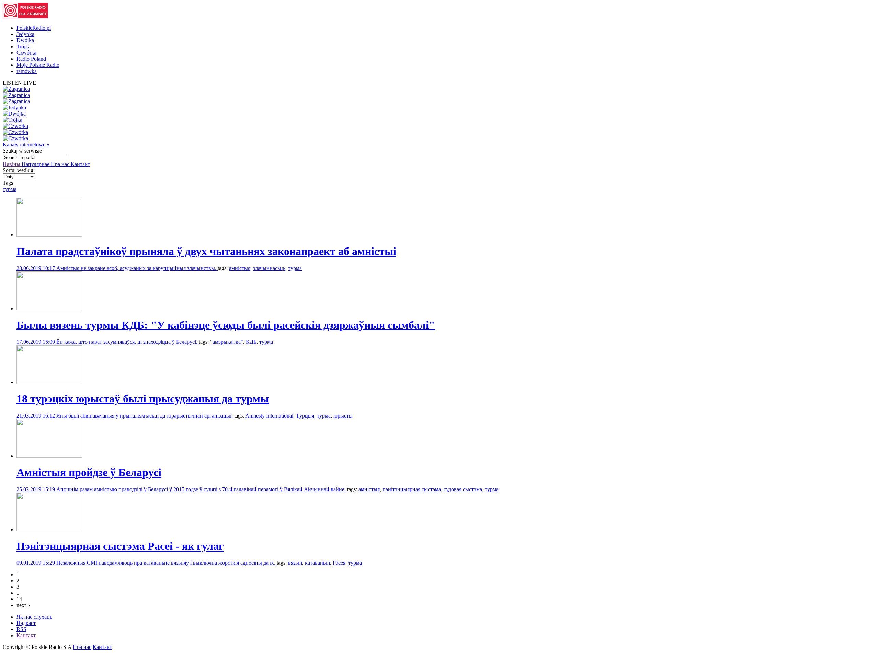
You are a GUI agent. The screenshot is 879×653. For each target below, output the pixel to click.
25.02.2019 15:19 (36, 489)
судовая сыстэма (463, 489)
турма (9, 189)
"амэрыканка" (226, 342)
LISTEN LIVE (19, 83)
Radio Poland (31, 59)
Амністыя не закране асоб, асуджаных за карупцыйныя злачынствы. (137, 268)
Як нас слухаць (34, 617)
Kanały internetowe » (26, 144)
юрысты (343, 416)
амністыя (239, 268)
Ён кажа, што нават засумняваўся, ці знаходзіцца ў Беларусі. (127, 342)
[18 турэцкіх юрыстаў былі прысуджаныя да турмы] (49, 382)
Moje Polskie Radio (37, 65)
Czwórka (26, 53)
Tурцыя (305, 416)
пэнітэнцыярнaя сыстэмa (412, 489)
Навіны (12, 164)
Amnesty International (269, 416)
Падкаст (26, 623)
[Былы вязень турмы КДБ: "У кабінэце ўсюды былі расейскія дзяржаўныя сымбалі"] (49, 308)
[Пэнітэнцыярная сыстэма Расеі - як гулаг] (49, 529)
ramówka (26, 71)
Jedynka (25, 34)
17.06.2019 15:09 (36, 342)
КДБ (251, 342)
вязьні (295, 563)
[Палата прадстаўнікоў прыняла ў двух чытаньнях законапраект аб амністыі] (49, 235)
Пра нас (61, 164)
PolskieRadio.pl (33, 28)
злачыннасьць (269, 268)
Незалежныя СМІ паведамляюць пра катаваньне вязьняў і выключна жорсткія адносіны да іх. (166, 563)
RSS (21, 629)
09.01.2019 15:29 (36, 563)
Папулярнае (36, 164)
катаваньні (317, 563)
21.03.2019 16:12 (36, 416)
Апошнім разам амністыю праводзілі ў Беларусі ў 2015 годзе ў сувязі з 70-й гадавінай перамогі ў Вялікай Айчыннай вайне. (201, 489)
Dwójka (25, 40)
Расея (339, 563)
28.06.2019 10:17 (36, 268)
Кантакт (80, 164)
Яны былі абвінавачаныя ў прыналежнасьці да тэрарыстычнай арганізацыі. (145, 416)
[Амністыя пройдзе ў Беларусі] (49, 456)
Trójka (23, 46)
